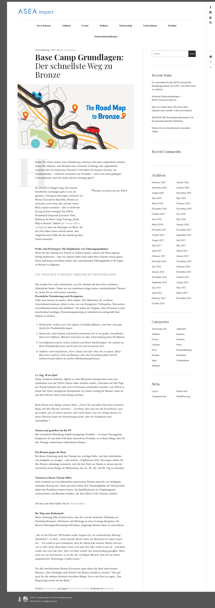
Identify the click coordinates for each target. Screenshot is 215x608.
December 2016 (159, 261)
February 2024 (158, 182)
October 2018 (158, 214)
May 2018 (181, 219)
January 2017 (182, 256)
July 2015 (156, 287)
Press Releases (44, 25)
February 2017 (158, 256)
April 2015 (157, 293)
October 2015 (182, 277)
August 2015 (182, 282)
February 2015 (158, 298)
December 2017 (159, 229)
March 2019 (157, 203)
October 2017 (158, 235)
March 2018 (157, 224)
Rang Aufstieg (82, 588)
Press (154, 350)
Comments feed (159, 396)
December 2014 (183, 298)
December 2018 (159, 208)
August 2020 (158, 193)
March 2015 (182, 293)
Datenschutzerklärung (106, 36)
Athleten (66, 25)
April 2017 (157, 251)
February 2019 (183, 203)
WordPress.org (183, 396)
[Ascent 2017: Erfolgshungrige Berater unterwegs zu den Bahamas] (210, 67)
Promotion (181, 355)
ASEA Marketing (42, 50)
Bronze (71, 588)
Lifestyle (156, 344)
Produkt (172, 25)
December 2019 (183, 193)
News (179, 344)
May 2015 (181, 287)
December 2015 (183, 272)
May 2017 (181, 245)
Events (85, 25)
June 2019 (156, 198)
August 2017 (158, 240)
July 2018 (180, 214)
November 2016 (183, 261)
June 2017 (156, 245)
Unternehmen (150, 25)
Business (180, 334)
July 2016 (156, 266)
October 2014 (158, 303)
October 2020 (182, 187)
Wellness (104, 25)
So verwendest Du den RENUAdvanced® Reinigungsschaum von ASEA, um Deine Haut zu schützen (174, 86)
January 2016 (158, 272)
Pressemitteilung (183, 350)
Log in (155, 391)
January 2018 (182, 224)
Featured (180, 339)
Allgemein (181, 329)
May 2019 (181, 198)
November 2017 (183, 229)
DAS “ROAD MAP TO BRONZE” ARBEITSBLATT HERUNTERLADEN (75, 274)
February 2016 (183, 266)
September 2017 (183, 235)
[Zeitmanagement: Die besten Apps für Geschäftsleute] (210, 62)
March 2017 (182, 251)
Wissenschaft (125, 25)
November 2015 (159, 277)
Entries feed (181, 391)
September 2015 (159, 282)
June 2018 (156, 219)
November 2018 (183, 208)
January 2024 (182, 182)
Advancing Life (159, 329)
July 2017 (180, 240)
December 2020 (159, 187)
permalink (108, 588)
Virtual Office (77, 503)
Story (154, 360)
